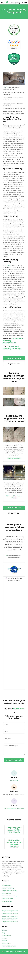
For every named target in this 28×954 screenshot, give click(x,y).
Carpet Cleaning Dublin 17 (10, 916)
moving (8, 265)
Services (4, 930)
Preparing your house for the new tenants (14, 830)
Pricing (4, 938)
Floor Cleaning (6, 893)
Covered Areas (6, 935)
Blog (3, 933)
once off (6, 87)
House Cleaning (6, 885)
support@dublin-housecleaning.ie (14, 808)
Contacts (4, 941)
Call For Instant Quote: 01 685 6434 (14, 952)
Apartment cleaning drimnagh (12, 347)
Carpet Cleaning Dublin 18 (10, 913)
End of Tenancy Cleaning (9, 896)
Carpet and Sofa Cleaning (9, 890)
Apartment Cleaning (8, 888)
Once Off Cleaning (7, 898)
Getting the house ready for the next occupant (14, 843)
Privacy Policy (6, 943)
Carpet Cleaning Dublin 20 (10, 911)
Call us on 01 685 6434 (14, 358)
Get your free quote (14, 364)
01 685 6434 (18, 709)
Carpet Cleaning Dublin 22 (10, 921)
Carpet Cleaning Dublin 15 (10, 919)
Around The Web (7, 901)
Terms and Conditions (8, 946)
